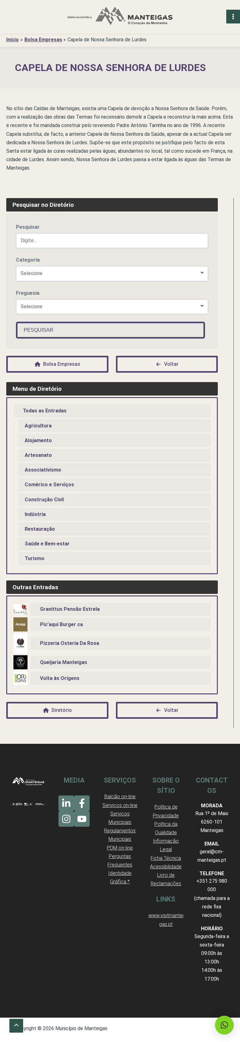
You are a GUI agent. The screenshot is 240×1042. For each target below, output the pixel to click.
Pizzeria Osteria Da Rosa (69, 643)
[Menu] (233, 16)
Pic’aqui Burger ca (61, 624)
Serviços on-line (120, 805)
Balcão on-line (120, 796)
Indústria (35, 514)
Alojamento (38, 440)
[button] (224, 1025)
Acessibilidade (166, 867)
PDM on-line (120, 848)
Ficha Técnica (166, 858)
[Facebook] (82, 803)
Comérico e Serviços (49, 485)
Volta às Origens (59, 678)
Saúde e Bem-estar (47, 544)
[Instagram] (66, 819)
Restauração (40, 529)
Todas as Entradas (45, 411)
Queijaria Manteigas (63, 662)
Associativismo (43, 470)
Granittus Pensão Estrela (70, 609)
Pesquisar (28, 227)
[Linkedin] (66, 803)
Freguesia (27, 293)
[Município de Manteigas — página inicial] (120, 16)
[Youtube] (82, 819)
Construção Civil (44, 500)
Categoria (28, 260)
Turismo (34, 558)
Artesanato (38, 455)
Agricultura (38, 426)
